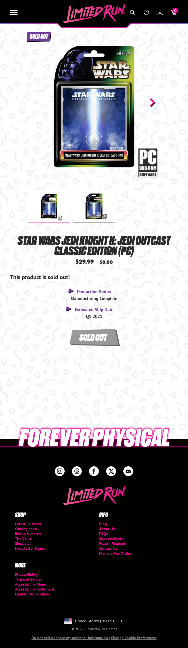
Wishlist (146, 13)
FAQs (103, 533)
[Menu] (14, 13)
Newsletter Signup (31, 548)
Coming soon (26, 528)
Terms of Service (28, 579)
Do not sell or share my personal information (70, 637)
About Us (107, 528)
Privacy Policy (26, 574)
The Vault (23, 538)
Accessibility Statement (34, 589)
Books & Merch (28, 533)
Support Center (112, 538)
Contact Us (108, 548)
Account (160, 13)
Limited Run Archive (32, 594)
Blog (103, 523)
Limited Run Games (94, 13)
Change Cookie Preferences (134, 637)
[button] (35, 102)
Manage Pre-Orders (115, 553)
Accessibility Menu (30, 584)
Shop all (22, 543)
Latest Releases (28, 523)
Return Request (112, 543)
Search (132, 13)
